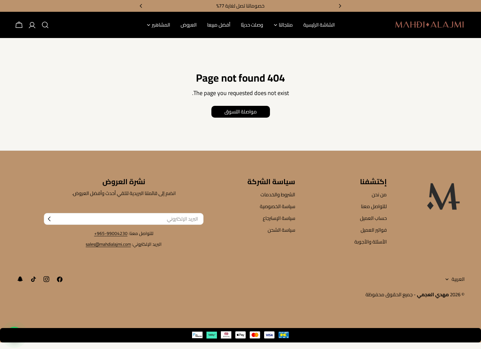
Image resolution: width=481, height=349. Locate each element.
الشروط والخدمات (277, 194)
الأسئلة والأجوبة (370, 241)
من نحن (379, 194)
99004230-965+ (111, 233)
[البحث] (45, 24)
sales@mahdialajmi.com (108, 244)
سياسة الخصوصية (277, 206)
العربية (458, 279)
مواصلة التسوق (240, 111)
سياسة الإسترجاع (279, 218)
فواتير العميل (374, 230)
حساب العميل (373, 218)
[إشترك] (49, 219)
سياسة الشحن (281, 230)
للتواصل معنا (374, 206)
